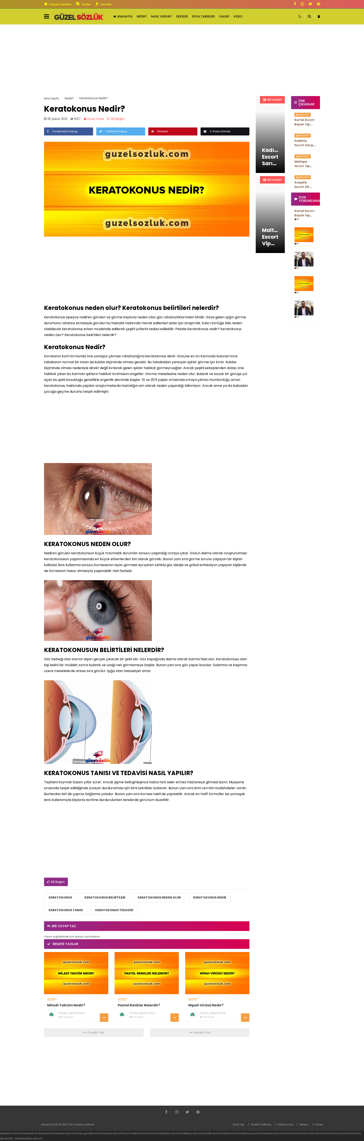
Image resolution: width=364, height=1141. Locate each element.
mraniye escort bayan (50, 1133)
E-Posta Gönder (219, 131)
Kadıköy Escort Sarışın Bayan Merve (304, 145)
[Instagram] (302, 4)
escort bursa (74, 1133)
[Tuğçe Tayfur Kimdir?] (304, 234)
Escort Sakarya (132, 1133)
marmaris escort (312, 1133)
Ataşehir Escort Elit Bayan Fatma (304, 186)
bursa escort (113, 1133)
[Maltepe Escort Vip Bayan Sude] (270, 214)
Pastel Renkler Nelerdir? (139, 1005)
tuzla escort (151, 1133)
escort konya (333, 1133)
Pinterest (162, 131)
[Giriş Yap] (317, 16)
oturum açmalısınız (87, 936)
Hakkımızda (285, 1124)
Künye (319, 1124)
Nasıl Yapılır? (161, 16)
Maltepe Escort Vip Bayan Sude (303, 166)
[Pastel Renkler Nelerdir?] (147, 973)
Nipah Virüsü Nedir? (205, 1005)
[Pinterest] (318, 4)
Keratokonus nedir (209, 897)
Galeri (224, 16)
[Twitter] (310, 4)
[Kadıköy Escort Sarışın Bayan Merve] (270, 134)
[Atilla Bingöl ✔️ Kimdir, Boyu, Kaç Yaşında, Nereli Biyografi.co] (304, 259)
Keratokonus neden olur (159, 897)
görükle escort (94, 1133)
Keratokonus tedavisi (114, 910)
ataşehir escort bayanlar (17, 1133)
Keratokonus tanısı (66, 910)
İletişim (304, 1124)
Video (237, 16)
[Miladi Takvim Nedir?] (76, 973)
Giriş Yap (239, 1124)
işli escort (6, 1138)
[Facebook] (295, 4)
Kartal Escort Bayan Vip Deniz (304, 124)
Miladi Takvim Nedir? (66, 1005)
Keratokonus (60, 897)
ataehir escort (169, 1133)
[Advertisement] (182, 60)
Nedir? (142, 16)
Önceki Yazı (95, 1032)
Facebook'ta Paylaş (64, 131)
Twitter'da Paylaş (116, 131)
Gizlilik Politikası (261, 1124)
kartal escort (230, 1133)
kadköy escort (249, 1133)
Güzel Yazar (95, 119)
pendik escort (211, 1133)
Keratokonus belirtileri (104, 897)
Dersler (182, 16)
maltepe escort (190, 1133)
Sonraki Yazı (201, 1032)
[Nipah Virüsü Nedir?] (217, 973)
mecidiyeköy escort (28, 1138)
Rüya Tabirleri (203, 16)
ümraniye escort (271, 1133)
